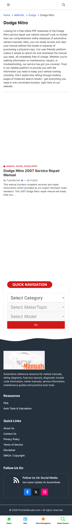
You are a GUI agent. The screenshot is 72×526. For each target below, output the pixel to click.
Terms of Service (13, 444)
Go (36, 324)
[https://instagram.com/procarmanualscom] (44, 492)
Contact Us (9, 433)
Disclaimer (9, 450)
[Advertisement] (36, 128)
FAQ (5, 402)
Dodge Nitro (30, 166)
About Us (8, 428)
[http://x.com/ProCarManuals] (36, 492)
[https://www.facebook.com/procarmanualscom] (27, 492)
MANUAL (10, 166)
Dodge (19, 166)
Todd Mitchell (13, 180)
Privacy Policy (11, 439)
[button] (64, 5)
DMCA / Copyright (14, 455)
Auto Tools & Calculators (17, 408)
